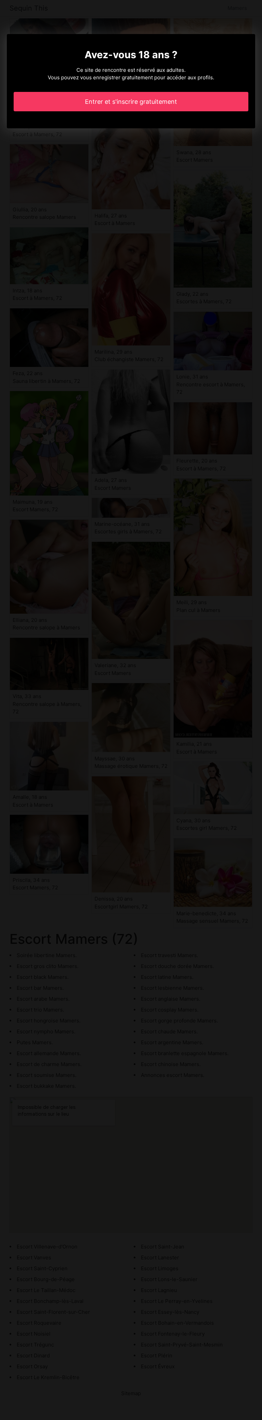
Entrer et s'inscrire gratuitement (131, 101)
